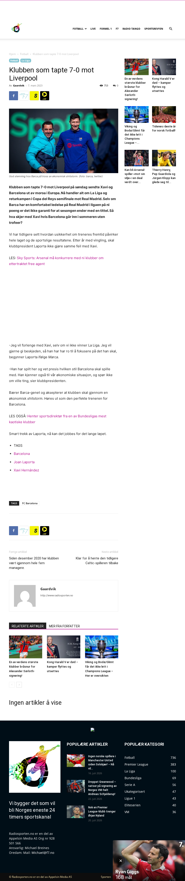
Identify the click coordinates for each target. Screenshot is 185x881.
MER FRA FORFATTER (64, 626)
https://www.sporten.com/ (34, 95)
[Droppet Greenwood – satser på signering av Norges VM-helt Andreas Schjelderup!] (76, 786)
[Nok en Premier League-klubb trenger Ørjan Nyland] (76, 811)
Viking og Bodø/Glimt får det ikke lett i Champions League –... (135, 134)
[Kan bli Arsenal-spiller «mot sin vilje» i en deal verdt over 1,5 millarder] (137, 158)
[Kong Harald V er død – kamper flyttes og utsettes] (63, 646)
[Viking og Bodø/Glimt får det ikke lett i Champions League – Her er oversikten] (101, 646)
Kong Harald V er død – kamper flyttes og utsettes (62, 666)
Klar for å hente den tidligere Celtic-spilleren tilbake (97, 560)
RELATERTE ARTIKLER (28, 626)
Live (93, 28)
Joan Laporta (24, 462)
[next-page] (19, 685)
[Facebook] (13, 95)
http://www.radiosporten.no (56, 595)
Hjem (12, 54)
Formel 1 (106, 28)
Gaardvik (18, 85)
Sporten (106, 877)
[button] (170, 29)
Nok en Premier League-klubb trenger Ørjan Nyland (102, 811)
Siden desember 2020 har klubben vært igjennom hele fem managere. (34, 563)
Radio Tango (131, 28)
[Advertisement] (63, 486)
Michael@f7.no (43, 852)
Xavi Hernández (26, 470)
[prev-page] (12, 685)
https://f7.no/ (23, 95)
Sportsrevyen (153, 28)
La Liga (26, 60)
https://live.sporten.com (44, 95)
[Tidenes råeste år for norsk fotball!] (164, 114)
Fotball (78, 28)
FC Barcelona (29, 503)
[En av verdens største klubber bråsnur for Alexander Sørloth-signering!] (25, 646)
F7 (117, 28)
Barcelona (22, 453)
